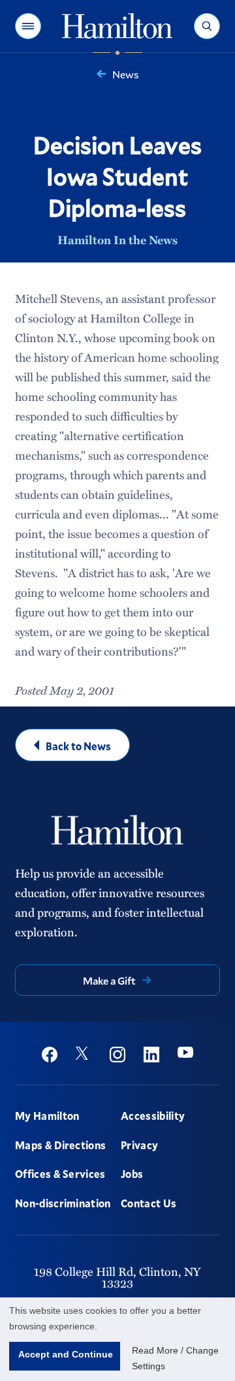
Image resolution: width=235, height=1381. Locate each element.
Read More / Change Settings (175, 1358)
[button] (28, 26)
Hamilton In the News (117, 239)
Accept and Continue (65, 1354)
